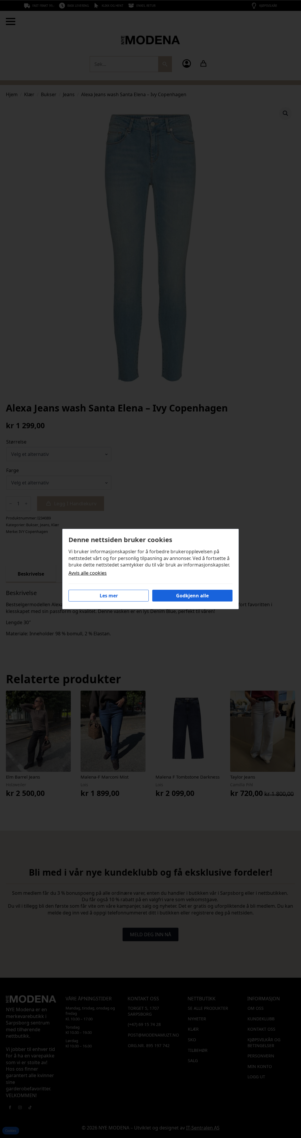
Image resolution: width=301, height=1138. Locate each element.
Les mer (109, 595)
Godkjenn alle (192, 595)
